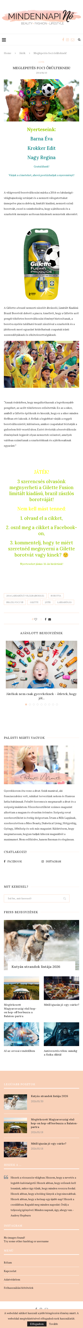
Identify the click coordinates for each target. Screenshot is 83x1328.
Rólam (8, 1262)
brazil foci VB (14, 602)
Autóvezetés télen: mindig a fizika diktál (60, 1052)
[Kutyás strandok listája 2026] (41, 945)
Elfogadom (37, 1324)
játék (48, 602)
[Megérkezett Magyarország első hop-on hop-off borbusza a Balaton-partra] (21, 988)
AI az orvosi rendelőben (19, 1051)
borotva (56, 595)
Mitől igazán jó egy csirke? (61, 1004)
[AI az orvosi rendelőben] (21, 1034)
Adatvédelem (12, 1279)
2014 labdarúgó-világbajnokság (25, 595)
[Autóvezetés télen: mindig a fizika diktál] (61, 1034)
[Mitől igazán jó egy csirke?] (61, 988)
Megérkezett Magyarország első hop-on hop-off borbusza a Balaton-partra (20, 1010)
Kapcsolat (10, 1271)
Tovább (53, 1324)
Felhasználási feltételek (18, 1288)
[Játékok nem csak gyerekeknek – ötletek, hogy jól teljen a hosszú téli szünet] (41, 664)
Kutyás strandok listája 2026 (36, 966)
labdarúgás (64, 602)
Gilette (34, 602)
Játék (22, 53)
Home (7, 53)
